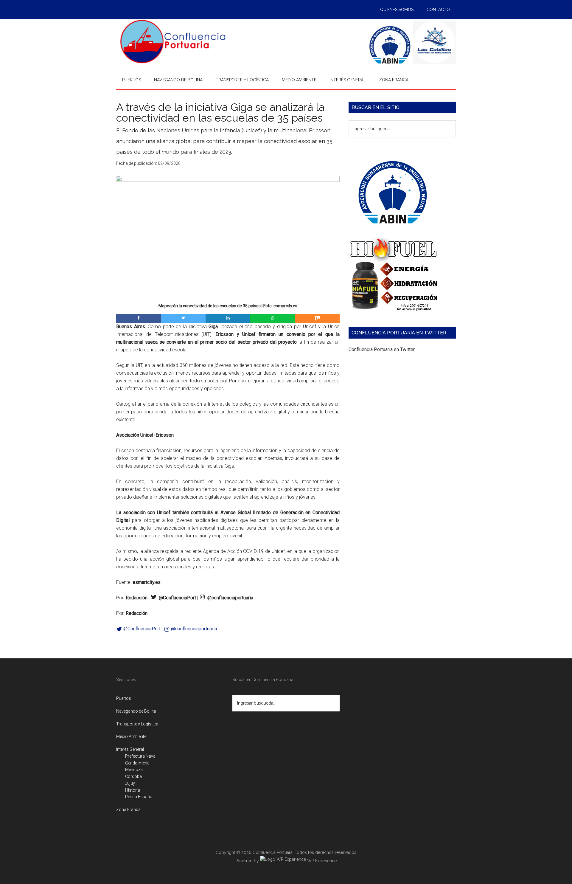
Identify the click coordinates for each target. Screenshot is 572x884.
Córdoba (133, 776)
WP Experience (321, 860)
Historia (132, 790)
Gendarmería (137, 763)
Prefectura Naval (140, 756)
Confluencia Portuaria (172, 41)
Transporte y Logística (137, 724)
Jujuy (130, 783)
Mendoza (134, 769)
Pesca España (138, 796)
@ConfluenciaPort (141, 629)
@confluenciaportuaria (193, 629)
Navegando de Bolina (136, 711)
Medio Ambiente (131, 736)
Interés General (130, 749)
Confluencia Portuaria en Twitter (382, 349)
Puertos (123, 698)
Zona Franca (128, 809)
